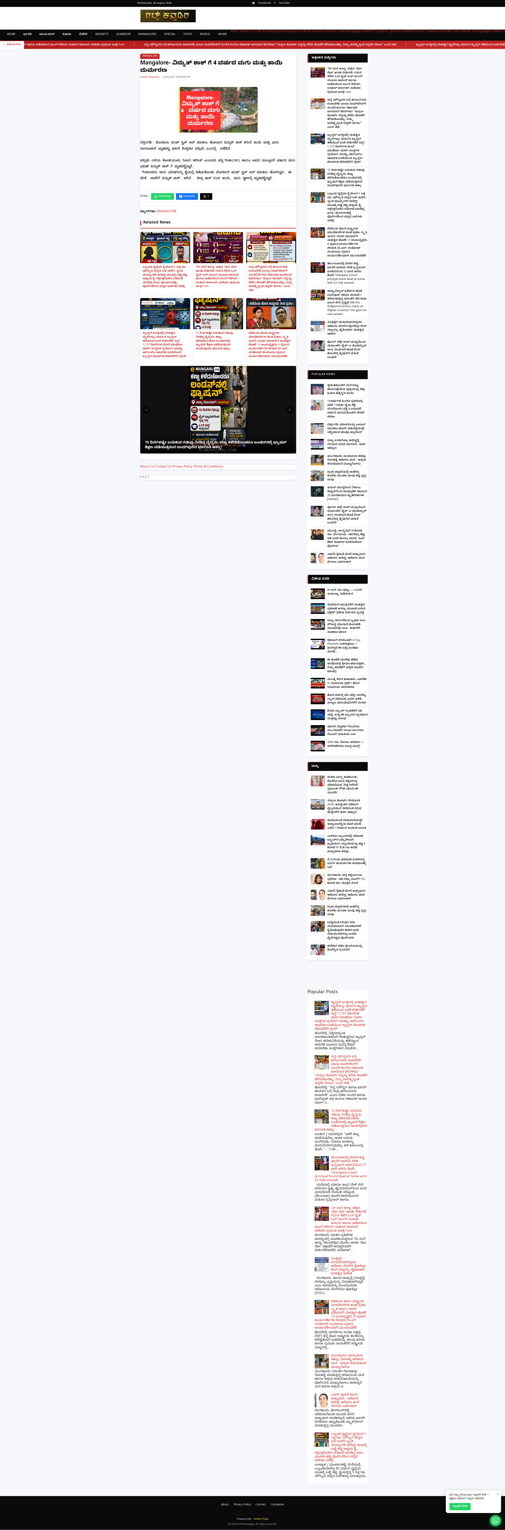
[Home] (164, 16)
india (456, 32)
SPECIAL (170, 34)
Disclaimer (277, 1505)
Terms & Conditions (208, 467)
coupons (318, 32)
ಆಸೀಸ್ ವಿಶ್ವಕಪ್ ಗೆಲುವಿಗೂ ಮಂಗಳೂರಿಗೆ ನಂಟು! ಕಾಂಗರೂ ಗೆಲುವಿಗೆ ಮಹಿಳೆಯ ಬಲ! (345, 731)
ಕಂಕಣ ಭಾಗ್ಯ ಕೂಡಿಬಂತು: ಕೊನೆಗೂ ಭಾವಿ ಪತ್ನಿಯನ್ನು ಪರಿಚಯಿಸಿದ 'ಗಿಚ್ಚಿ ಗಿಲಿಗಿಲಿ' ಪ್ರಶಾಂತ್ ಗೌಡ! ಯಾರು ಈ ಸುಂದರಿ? (343, 785)
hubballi (445, 32)
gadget (357, 32)
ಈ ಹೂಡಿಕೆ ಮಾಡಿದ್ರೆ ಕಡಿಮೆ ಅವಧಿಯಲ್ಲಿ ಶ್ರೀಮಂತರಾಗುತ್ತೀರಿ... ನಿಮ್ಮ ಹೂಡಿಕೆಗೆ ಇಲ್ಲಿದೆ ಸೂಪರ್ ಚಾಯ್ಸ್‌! (346, 666)
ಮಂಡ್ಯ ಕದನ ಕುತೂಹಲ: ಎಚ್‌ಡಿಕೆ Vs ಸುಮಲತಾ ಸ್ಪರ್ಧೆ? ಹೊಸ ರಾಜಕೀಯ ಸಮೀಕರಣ (347, 683)
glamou (395, 32)
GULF (422, 32)
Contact (261, 1505)
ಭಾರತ (27, 34)
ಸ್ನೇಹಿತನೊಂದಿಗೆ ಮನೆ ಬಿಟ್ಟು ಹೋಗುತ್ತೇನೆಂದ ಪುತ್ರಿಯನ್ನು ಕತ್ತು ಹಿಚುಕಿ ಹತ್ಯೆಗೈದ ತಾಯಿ (346, 389)
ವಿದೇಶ (83, 34)
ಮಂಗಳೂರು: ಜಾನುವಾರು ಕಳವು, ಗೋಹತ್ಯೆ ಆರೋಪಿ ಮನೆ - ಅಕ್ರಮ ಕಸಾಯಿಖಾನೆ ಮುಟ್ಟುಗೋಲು (346, 460)
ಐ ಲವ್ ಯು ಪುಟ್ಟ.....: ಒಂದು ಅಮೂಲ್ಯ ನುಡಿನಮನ (344, 592)
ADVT (235, 32)
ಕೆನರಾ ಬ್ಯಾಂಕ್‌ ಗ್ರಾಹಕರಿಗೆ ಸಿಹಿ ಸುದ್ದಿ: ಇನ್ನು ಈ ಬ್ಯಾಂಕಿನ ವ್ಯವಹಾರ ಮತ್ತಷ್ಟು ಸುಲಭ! (347, 715)
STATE (187, 34)
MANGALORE (147, 34)
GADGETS (101, 34)
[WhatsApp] (495, 1520)
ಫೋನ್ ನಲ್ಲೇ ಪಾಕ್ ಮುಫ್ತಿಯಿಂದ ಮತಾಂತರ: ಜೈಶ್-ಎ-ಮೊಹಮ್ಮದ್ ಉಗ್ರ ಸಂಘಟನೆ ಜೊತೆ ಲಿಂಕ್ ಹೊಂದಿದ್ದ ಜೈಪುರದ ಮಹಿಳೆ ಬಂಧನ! (347, 350)
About (225, 1505)
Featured (344, 32)
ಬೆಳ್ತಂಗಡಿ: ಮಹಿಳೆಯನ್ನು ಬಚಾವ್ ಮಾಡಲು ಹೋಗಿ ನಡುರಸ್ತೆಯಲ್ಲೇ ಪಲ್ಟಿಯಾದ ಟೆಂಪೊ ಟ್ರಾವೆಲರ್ (346, 429)
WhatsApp (165, 196)
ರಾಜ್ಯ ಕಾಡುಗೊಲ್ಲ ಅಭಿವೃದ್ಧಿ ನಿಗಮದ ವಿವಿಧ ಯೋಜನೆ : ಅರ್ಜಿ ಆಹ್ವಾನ (346, 444)
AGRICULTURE (251, 32)
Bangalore (275, 32)
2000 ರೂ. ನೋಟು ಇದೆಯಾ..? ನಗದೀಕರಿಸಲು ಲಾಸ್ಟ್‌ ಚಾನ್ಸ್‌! (345, 744)
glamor (384, 32)
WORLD (205, 34)
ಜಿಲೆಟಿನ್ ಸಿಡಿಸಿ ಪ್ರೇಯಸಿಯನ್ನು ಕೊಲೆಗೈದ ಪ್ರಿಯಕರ (344, 948)
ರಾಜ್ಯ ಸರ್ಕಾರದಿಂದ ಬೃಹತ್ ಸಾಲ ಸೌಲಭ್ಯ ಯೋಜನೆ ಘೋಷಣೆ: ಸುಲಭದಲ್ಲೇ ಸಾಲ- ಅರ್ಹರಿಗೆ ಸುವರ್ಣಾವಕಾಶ (346, 626)
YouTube (284, 3)
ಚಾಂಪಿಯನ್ (46, 34)
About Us (147, 467)
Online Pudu (260, 1519)
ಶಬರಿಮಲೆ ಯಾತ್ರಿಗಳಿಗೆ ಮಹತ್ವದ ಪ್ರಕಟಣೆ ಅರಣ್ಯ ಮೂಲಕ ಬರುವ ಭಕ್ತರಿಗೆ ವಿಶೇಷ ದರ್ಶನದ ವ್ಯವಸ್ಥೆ (346, 609)
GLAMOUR (123, 34)
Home (11, 34)
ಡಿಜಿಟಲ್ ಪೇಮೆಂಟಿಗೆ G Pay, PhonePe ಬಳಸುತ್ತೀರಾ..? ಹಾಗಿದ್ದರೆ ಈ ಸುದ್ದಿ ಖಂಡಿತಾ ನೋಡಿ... (344, 646)
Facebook (264, 3)
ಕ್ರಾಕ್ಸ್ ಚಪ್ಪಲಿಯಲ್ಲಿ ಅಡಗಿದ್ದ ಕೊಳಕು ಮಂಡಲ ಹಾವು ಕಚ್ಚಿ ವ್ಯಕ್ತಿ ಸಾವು (346, 476)
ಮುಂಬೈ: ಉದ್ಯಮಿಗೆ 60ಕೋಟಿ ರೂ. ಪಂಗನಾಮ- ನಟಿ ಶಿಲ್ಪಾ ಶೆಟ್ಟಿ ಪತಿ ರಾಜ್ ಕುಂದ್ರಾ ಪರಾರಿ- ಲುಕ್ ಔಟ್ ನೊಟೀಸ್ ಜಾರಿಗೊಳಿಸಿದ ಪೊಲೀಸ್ (346, 538)
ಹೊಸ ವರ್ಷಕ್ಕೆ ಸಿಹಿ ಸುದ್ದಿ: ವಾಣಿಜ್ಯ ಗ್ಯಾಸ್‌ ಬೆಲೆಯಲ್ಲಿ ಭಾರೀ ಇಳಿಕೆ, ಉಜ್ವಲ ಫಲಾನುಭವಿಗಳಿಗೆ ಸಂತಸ (346, 699)
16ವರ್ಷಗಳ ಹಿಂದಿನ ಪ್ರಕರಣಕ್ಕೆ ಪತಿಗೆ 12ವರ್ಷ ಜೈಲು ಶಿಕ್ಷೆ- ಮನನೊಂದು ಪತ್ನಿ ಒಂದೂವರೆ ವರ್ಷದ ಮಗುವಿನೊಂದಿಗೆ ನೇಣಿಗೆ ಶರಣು (346, 409)
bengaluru (291, 32)
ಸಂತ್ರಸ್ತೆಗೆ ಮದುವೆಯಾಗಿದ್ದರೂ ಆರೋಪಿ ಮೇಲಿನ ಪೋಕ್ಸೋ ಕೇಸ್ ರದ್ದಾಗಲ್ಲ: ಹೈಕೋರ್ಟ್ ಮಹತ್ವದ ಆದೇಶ (347, 328)
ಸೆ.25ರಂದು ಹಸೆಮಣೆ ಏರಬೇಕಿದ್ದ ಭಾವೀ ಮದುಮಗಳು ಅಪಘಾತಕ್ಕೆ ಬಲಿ (346, 864)
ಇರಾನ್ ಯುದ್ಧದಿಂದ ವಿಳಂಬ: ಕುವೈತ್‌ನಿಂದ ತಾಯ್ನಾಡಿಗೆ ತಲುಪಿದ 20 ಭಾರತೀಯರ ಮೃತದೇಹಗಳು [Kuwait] (347, 493)
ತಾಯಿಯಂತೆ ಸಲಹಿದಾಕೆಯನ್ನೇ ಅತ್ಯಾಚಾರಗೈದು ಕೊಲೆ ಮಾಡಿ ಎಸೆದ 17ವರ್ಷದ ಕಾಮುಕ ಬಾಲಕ (346, 824)
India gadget (481, 32)
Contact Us (163, 467)
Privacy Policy (182, 467)
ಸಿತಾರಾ (66, 34)
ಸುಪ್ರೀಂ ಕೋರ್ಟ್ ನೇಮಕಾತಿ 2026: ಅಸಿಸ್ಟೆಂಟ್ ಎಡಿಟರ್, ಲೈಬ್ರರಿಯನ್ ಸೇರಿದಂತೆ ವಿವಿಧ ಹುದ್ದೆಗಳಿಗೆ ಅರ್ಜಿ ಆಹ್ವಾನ (344, 807)
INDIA (466, 32)
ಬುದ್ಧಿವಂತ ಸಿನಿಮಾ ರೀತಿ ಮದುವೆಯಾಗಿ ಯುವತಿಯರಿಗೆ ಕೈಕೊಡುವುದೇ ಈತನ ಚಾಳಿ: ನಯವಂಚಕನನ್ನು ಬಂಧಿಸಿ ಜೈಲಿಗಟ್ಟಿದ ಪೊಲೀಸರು (344, 930)
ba (265, 32)
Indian (496, 32)
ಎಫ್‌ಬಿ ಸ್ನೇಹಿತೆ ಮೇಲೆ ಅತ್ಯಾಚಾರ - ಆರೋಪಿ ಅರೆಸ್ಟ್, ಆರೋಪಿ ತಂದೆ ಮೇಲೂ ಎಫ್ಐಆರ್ (347, 558)
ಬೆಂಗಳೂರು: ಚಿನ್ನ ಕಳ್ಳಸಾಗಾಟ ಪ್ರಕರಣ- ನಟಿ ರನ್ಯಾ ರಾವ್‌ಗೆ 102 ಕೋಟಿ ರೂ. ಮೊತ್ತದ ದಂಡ (346, 879)
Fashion (331, 32)
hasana (432, 32)
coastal (305, 32)
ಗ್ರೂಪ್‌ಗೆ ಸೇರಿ (460, 1506)
